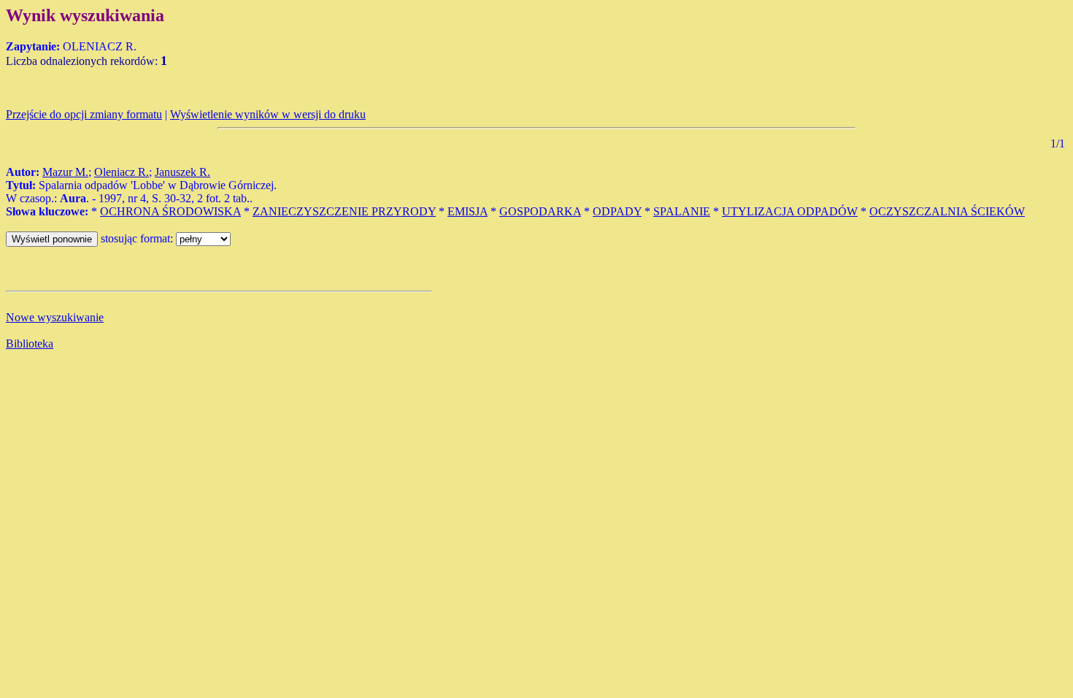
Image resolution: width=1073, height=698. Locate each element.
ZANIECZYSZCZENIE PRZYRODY (344, 211)
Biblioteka (29, 343)
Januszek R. (182, 172)
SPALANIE (681, 211)
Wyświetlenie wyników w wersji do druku (268, 114)
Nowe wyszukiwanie (55, 317)
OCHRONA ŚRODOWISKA (170, 211)
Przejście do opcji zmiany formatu (84, 114)
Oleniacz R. (121, 172)
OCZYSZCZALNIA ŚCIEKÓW (947, 211)
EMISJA (467, 211)
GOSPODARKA (540, 211)
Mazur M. (65, 172)
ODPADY (617, 211)
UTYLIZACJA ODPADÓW (790, 211)
